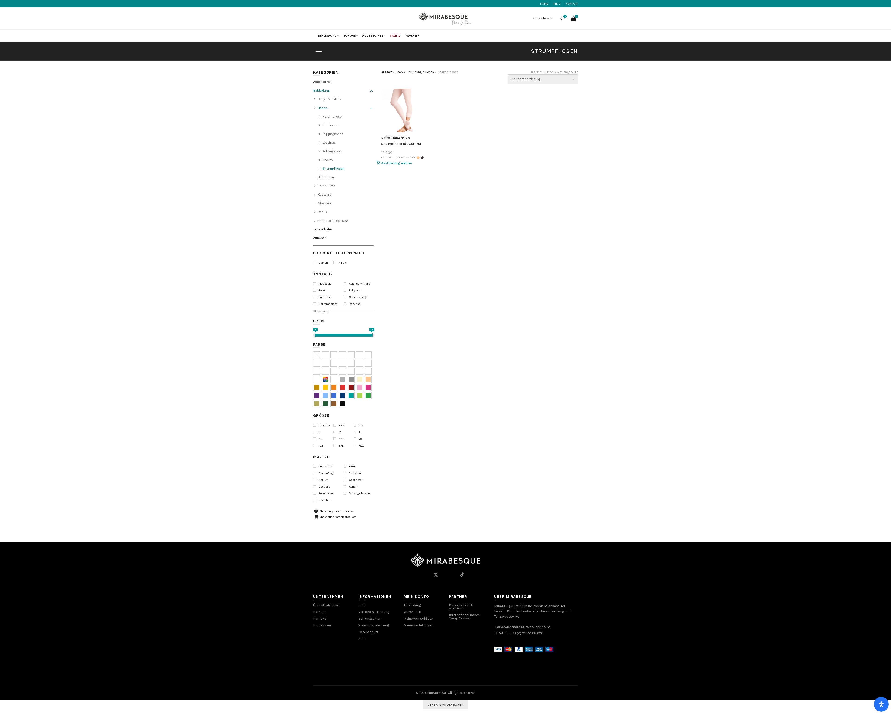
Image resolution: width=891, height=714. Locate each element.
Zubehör (319, 238)
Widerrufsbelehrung (373, 625)
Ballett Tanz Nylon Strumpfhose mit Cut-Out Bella (401, 144)
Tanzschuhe (322, 229)
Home (544, 3)
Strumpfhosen (333, 168)
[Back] (319, 51)
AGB (361, 639)
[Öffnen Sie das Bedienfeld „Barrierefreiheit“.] (881, 704)
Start (388, 72)
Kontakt (572, 3)
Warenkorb (412, 612)
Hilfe (557, 3)
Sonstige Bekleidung (333, 221)
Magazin (413, 35)
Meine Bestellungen (418, 625)
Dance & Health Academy (461, 606)
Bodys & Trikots (330, 99)
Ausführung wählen (396, 163)
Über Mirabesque (326, 605)
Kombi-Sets (326, 186)
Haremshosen (333, 117)
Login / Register (543, 18)
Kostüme (324, 194)
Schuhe (349, 35)
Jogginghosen (332, 134)
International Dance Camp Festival (464, 616)
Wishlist (565, 16)
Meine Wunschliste (418, 619)
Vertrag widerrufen (445, 705)
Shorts (327, 160)
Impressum (322, 625)
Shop (399, 72)
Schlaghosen (332, 151)
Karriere (319, 612)
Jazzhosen (330, 125)
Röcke (322, 212)
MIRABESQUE (437, 693)
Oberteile (324, 203)
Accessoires (372, 35)
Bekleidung (327, 35)
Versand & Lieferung (373, 612)
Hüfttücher (326, 177)
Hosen (429, 72)
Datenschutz (368, 632)
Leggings (329, 143)
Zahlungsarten (369, 619)
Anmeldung (412, 605)
